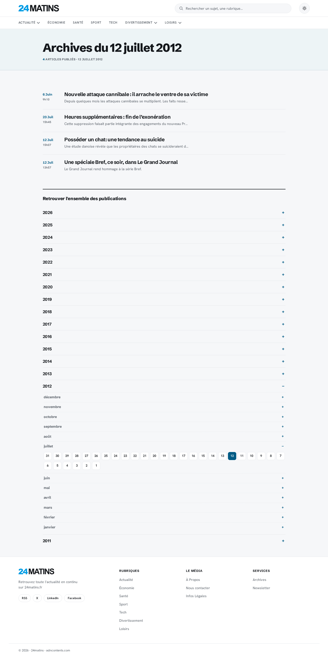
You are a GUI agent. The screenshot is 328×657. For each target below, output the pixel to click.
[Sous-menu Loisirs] (179, 23)
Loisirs (171, 22)
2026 (47, 212)
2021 (47, 274)
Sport (96, 22)
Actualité (26, 22)
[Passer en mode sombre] (304, 8)
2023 (47, 249)
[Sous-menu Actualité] (38, 23)
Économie (56, 22)
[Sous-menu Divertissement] (155, 23)
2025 (47, 224)
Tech (113, 22)
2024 (48, 237)
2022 (47, 262)
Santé (78, 22)
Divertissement (138, 22)
